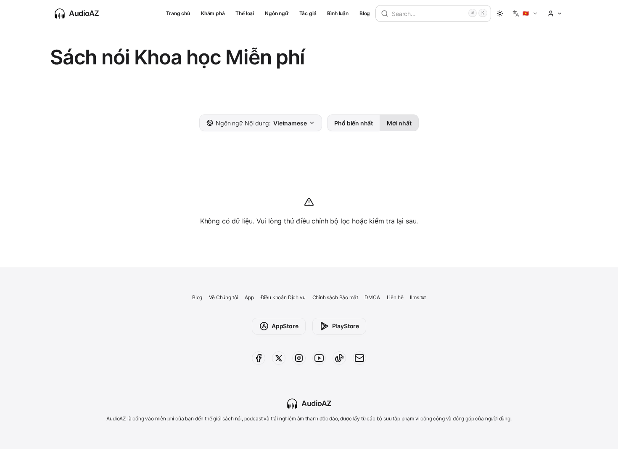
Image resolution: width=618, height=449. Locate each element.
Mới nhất (399, 123)
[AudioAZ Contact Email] (359, 358)
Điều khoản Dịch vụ (283, 297)
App (249, 297)
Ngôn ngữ (276, 13)
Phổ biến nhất (353, 123)
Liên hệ (395, 297)
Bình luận (337, 13)
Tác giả (308, 13)
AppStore (285, 325)
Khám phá (213, 13)
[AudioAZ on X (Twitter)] (278, 358)
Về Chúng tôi (223, 297)
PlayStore (345, 325)
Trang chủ (178, 13)
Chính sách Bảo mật (335, 297)
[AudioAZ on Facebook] (258, 358)
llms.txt (418, 297)
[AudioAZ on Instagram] (299, 358)
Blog (364, 13)
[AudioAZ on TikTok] (339, 358)
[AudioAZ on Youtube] (319, 358)
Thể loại (244, 13)
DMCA (372, 297)
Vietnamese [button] (261, 123)
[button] (525, 13)
